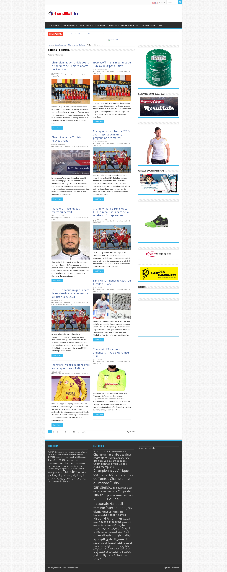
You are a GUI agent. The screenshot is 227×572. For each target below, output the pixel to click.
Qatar (72, 468)
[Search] (180, 2)
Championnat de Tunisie (77, 45)
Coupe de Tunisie (69, 454)
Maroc (66, 466)
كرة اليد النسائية (58, 479)
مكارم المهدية (60, 481)
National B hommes (110, 521)
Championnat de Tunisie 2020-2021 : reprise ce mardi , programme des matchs (111, 135)
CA (82, 451)
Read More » (57, 128)
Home (50, 45)
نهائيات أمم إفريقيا (100, 556)
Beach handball (85, 25)
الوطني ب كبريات (118, 546)
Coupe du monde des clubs (115, 495)
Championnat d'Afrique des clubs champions (110, 465)
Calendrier (113, 25)
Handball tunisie (54, 466)
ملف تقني (110, 555)
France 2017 (70, 460)
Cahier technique (148, 25)
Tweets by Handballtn (147, 448)
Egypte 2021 (69, 457)
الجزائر (68, 475)
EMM (76, 456)
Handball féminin (78, 463)
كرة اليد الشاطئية (105, 552)
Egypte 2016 (60, 457)
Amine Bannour (69, 452)
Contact (160, 25)
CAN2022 (60, 454)
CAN (85, 452)
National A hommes (65, 304)
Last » (84, 432)
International (100, 25)
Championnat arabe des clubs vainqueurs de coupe (111, 459)
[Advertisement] (158, 318)
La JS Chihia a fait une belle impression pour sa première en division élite (90, 34)
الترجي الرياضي (77, 475)
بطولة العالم (104, 546)
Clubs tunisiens (53, 25)
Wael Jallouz (81, 472)
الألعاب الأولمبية (116, 528)
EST (55, 459)
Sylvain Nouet (57, 473)
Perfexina (175, 568)
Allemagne (60, 452)
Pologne (58, 469)
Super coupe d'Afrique (110, 525)
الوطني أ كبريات (108, 542)
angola (77, 452)
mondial (73, 466)
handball (64, 463)
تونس (68, 478)
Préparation (65, 469)
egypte (51, 457)
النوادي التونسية (104, 539)
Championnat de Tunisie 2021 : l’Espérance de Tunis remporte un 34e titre (70, 66)
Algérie (52, 451)
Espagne (82, 457)
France (62, 459)
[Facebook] (162, 2)
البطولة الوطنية (114, 535)
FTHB (76, 460)
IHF (61, 466)
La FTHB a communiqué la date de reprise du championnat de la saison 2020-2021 (70, 293)
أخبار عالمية (127, 526)
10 (74, 432)
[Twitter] (164, 2)
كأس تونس (117, 551)
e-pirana (167, 568)
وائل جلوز (51, 481)
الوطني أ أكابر (125, 542)
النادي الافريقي (59, 475)
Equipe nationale (69, 25)
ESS (50, 459)
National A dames (115, 514)
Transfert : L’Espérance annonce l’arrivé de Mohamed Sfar (111, 353)
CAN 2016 (52, 454)
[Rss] (160, 2)
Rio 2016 (77, 469)
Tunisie (69, 472)
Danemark (80, 454)
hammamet (53, 463)
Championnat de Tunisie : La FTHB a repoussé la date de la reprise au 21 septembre (111, 212)
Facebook (142, 287)
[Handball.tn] (63, 13)
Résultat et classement (129, 25)
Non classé (125, 522)
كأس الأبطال (102, 549)
